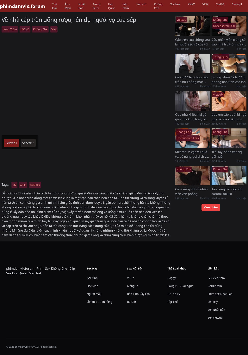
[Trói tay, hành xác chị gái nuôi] (229, 138)
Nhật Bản (81, 6)
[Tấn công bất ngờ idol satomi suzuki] (229, 175)
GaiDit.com (215, 286)
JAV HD (25, 29)
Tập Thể (172, 302)
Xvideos (175, 4)
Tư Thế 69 (173, 294)
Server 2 (28, 143)
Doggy (171, 278)
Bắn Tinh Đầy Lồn (138, 294)
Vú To (130, 278)
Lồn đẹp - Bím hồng (99, 302)
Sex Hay (213, 302)
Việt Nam (126, 6)
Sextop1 (237, 4)
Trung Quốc (96, 6)
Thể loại (54, 6)
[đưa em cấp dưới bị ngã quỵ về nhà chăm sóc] (229, 101)
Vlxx (53, 29)
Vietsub (141, 4)
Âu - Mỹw (68, 6)
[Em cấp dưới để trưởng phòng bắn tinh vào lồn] (229, 63)
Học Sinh (92, 286)
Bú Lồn (131, 302)
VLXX (205, 4)
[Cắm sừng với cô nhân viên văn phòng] (192, 175)
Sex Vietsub (215, 317)
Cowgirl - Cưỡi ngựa (180, 286)
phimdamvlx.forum (22, 6)
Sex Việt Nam (216, 278)
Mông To (132, 286)
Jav (14, 184)
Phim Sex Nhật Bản (220, 294)
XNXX (191, 4)
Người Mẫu (94, 294)
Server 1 (11, 143)
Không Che (158, 6)
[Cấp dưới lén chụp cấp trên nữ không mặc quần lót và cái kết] (192, 63)
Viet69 (220, 4)
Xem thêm (211, 207)
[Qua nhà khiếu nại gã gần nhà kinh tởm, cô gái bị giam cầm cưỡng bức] (192, 101)
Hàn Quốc (111, 6)
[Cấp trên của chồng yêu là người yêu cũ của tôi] (192, 26)
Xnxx (23, 184)
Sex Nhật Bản (216, 309)
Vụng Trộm (10, 29)
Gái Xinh (92, 278)
